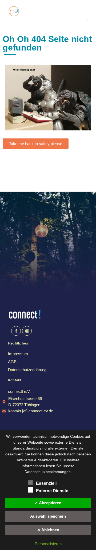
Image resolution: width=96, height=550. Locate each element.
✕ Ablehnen (48, 530)
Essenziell (46, 483)
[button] (19, 391)
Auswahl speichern (48, 516)
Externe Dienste (52, 491)
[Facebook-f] (16, 331)
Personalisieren (48, 543)
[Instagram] (27, 331)
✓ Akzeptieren (48, 503)
